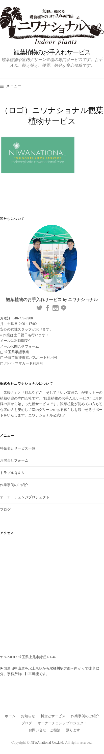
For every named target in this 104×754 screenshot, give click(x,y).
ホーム (10, 715)
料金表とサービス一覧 (17, 448)
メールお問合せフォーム (19, 346)
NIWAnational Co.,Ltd (47, 742)
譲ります (73, 730)
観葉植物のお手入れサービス (52, 52)
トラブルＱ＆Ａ (12, 472)
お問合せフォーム (14, 460)
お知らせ (28, 715)
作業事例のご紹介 (14, 484)
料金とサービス (53, 715)
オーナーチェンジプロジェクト (24, 497)
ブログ (5, 509)
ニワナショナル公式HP (46, 415)
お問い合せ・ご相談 (44, 730)
